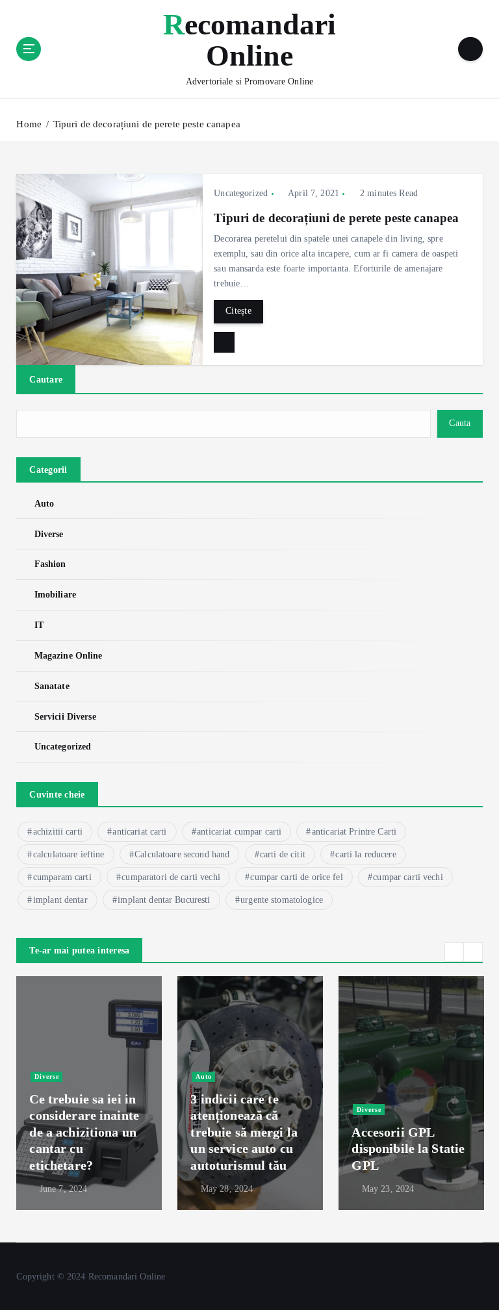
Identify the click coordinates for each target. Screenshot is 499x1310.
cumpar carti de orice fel (296, 877)
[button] (454, 952)
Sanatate (51, 686)
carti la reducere (365, 854)
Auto (44, 504)
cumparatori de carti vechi (171, 877)
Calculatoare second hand (181, 854)
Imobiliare (55, 594)
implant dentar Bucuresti (164, 900)
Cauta (459, 423)
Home (29, 124)
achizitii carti (58, 832)
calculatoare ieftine (69, 854)
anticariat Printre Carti (354, 832)
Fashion (50, 564)
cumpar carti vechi (407, 877)
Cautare (45, 379)
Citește (238, 311)
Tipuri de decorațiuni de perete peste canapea (146, 124)
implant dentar (60, 900)
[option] (89, 1093)
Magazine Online (68, 656)
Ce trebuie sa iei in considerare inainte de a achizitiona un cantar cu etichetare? (84, 1132)
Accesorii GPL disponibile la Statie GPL (408, 1148)
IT (38, 625)
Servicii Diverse (65, 717)
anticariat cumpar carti (239, 832)
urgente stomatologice (281, 900)
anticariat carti (139, 832)
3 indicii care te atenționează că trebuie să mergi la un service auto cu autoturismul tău (244, 1132)
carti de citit (282, 854)
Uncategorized (241, 193)
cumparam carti (62, 877)
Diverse (48, 534)
